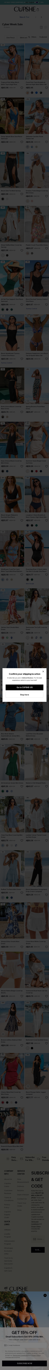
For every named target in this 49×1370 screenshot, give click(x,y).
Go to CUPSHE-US (25, 687)
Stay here (24, 695)
